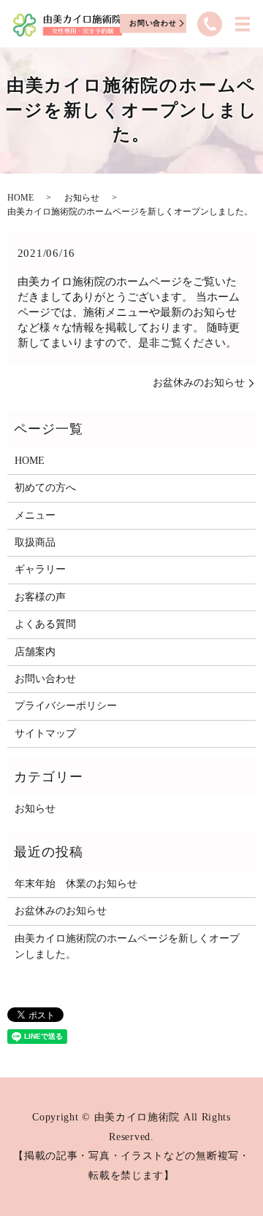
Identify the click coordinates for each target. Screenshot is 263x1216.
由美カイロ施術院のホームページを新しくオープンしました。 (127, 946)
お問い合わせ (153, 23)
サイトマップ (45, 733)
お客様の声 (40, 597)
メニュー (35, 515)
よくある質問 (45, 624)
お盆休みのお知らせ (199, 382)
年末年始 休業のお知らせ (76, 883)
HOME (20, 198)
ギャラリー (40, 569)
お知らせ (81, 198)
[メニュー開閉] (242, 24)
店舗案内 (35, 651)
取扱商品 (35, 542)
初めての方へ (45, 487)
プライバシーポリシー (66, 705)
